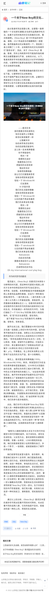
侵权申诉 (13, 573)
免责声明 (4, 573)
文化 (14, 522)
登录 (44, 3)
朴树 (6, 522)
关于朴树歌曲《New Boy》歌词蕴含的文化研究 (22, 549)
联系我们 (21, 573)
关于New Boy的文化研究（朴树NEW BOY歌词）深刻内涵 (26, 554)
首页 (5, 9)
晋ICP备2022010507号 (34, 590)
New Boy (23, 522)
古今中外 (13, 9)
